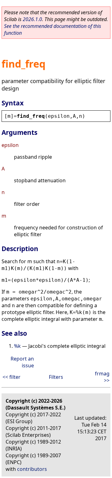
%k (17, 346)
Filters (56, 377)
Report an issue (22, 362)
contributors (32, 469)
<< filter (11, 377)
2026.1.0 (32, 19)
